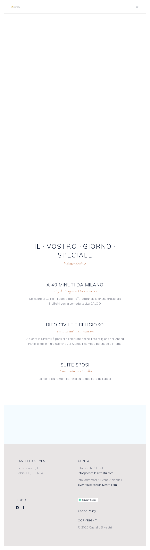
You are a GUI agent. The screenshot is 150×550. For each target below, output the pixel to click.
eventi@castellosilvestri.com (97, 485)
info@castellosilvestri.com (95, 473)
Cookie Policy (87, 511)
